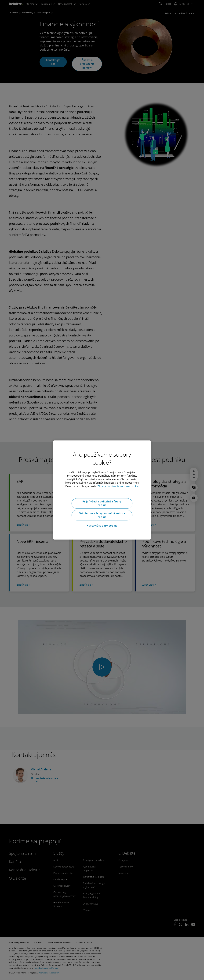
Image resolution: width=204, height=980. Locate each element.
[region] (102, 489)
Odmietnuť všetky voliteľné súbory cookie (102, 515)
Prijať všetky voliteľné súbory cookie (101, 503)
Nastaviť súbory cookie (102, 525)
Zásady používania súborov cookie (117, 486)
